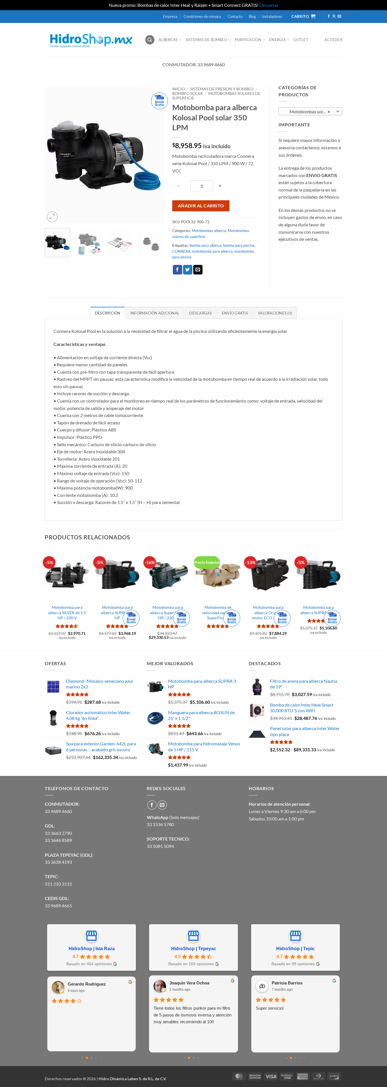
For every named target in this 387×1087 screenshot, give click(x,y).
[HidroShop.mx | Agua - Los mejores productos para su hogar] (90, 40)
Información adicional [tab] (154, 313)
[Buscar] (149, 39)
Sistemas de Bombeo (206, 39)
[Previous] (54, 154)
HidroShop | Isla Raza (92, 948)
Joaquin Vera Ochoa (189, 982)
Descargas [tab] (200, 313)
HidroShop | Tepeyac (193, 948)
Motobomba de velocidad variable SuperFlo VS (218, 612)
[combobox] (310, 111)
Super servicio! (270, 1008)
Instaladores (272, 16)
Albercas (168, 39)
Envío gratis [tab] (235, 313)
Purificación (248, 39)
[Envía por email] (198, 270)
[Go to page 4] (100, 1057)
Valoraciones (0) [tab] (275, 313)
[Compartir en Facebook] (177, 270)
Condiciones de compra (202, 16)
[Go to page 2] (92, 1058)
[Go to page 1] (87, 1058)
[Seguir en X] (334, 16)
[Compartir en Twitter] (187, 270)
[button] (52, 216)
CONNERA (181, 251)
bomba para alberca (206, 245)
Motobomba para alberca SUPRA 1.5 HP (117, 612)
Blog (252, 16)
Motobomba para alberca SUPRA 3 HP (318, 610)
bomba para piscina (238, 245)
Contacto (235, 16)
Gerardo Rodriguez (87, 984)
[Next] (154, 154)
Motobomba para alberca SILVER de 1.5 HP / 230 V (67, 612)
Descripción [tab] (107, 313)
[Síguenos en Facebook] (328, 16)
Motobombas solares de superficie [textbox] (310, 111)
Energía (277, 39)
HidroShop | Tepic (295, 948)
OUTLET (301, 39)
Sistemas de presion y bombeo (222, 89)
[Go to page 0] (83, 1058)
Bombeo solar (187, 93)
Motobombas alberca (209, 230)
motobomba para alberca (212, 251)
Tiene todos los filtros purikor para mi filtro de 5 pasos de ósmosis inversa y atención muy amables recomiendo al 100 (192, 1015)
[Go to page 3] (96, 1057)
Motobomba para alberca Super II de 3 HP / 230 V (167, 612)
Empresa (170, 16)
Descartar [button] (268, 5)
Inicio (178, 89)
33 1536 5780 (160, 824)
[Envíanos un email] (339, 16)
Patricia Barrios (287, 982)
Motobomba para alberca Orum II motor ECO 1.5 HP (268, 612)
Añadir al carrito (201, 205)
